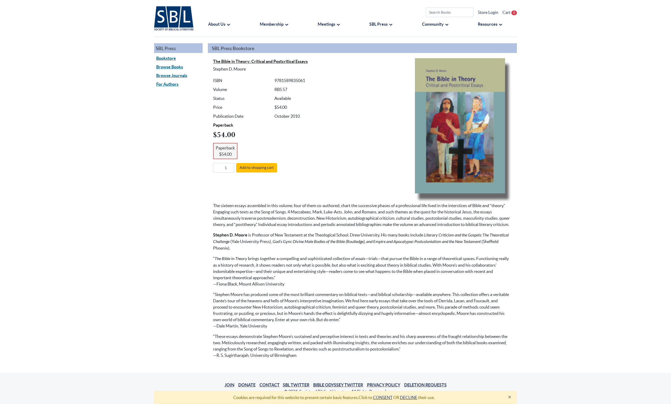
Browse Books (169, 66)
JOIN (229, 385)
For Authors (167, 84)
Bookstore (166, 58)
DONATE (247, 385)
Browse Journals (171, 75)
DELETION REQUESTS (425, 385)
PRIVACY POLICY (383, 385)
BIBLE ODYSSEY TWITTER (338, 385)
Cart (508, 12)
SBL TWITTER (296, 385)
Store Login (488, 12)
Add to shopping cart (257, 167)
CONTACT (269, 385)
